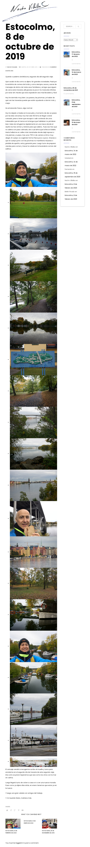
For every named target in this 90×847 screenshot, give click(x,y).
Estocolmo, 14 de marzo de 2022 (76, 72)
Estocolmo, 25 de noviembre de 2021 (71, 89)
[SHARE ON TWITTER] (7, 810)
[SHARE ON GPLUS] (14, 810)
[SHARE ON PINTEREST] (18, 810)
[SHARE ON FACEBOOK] (11, 810)
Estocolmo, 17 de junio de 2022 (76, 54)
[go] (78, 26)
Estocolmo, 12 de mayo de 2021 (76, 122)
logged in (19, 843)
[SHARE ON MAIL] (22, 810)
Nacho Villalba (12, 67)
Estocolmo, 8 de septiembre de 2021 (76, 103)
